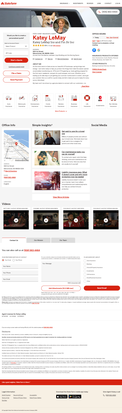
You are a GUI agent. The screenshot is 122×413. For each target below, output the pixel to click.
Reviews (90, 3)
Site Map (4, 400)
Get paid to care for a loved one (73, 132)
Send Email (102, 288)
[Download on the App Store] (62, 396)
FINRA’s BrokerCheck (99, 69)
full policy (13, 362)
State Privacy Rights (35, 398)
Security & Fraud (18, 395)
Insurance (64, 3)
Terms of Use (5, 398)
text (98, 41)
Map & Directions (11, 171)
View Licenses (97, 72)
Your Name (6, 266)
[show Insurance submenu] (69, 3)
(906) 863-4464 (10, 177)
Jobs (99, 3)
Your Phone (19, 260)
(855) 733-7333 (35, 303)
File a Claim (16, 73)
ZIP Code (9, 53)
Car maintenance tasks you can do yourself (73, 153)
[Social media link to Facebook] (94, 50)
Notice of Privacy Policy (20, 398)
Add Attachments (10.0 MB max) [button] (61, 288)
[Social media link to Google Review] (99, 50)
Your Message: (47, 263)
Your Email (8, 260)
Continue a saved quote (16, 66)
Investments (78, 3)
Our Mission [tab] (38, 240)
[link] (9, 3)
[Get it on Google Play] (75, 396)
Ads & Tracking (6, 395)
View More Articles (61, 197)
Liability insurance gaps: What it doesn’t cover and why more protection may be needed (74, 174)
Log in (117, 3)
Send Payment (16, 80)
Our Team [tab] (63, 240)
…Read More (85, 86)
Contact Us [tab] (14, 240)
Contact (108, 3)
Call (93, 41)
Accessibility (33, 395)
